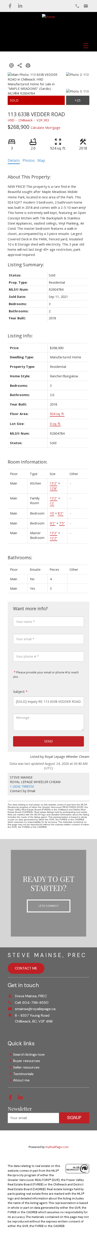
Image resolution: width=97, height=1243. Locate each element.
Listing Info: (20, 336)
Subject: (19, 691)
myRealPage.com (57, 1147)
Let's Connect (49, 905)
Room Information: (27, 462)
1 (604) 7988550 (22, 786)
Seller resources (26, 1067)
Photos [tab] (29, 160)
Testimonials (23, 1073)
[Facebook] (10, 6)
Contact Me (26, 968)
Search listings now (29, 1054)
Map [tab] (41, 160)
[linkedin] (22, 1099)
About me (21, 1080)
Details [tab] (14, 160)
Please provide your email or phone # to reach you (46, 674)
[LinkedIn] (20, 6)
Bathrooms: (20, 557)
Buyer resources (26, 1060)
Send (48, 741)
